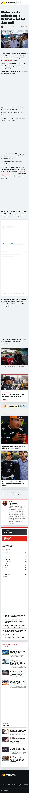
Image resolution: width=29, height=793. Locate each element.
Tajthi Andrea (7, 26)
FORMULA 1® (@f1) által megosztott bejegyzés (14, 293)
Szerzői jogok (19, 785)
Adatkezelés (14, 784)
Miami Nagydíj (8, 60)
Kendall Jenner (19, 492)
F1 (1, 8)
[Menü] (26, 2)
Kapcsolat (26, 784)
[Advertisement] (14, 592)
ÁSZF (9, 784)
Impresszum (3, 784)
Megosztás (24, 26)
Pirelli (19, 494)
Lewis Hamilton (5, 494)
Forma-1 (12, 492)
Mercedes (13, 494)
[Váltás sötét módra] (18, 2)
